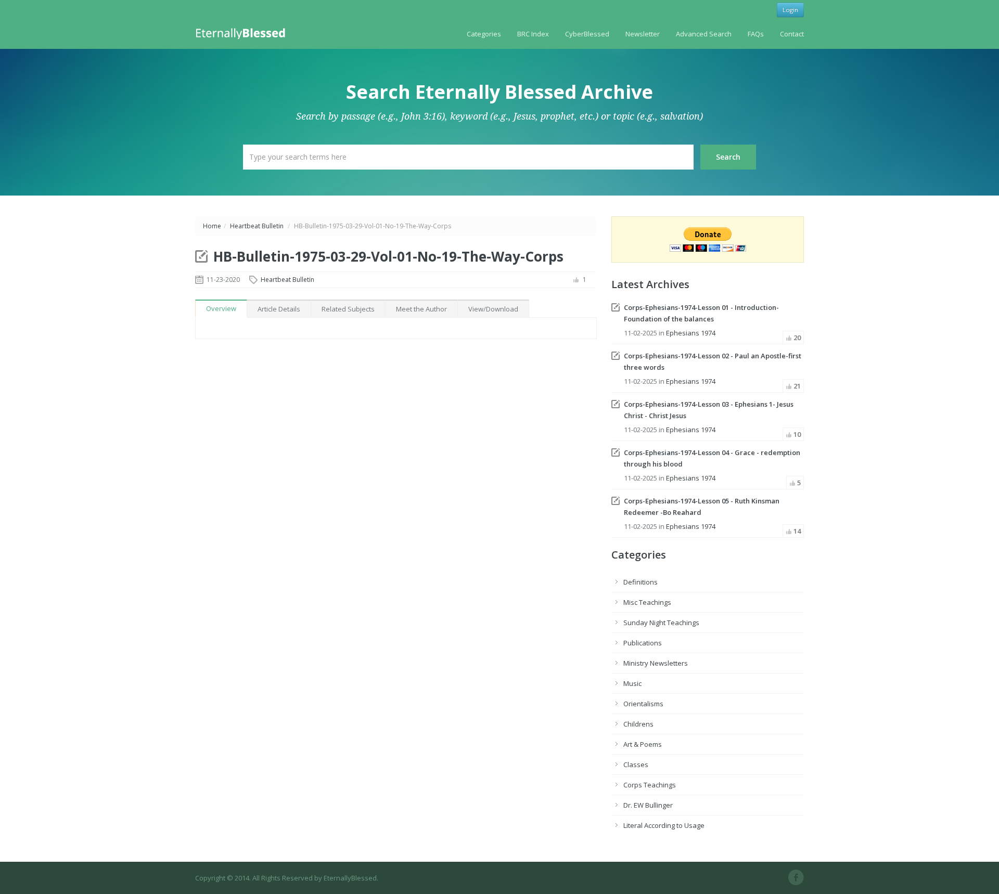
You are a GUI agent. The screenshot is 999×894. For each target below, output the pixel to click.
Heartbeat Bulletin (257, 226)
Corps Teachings (649, 784)
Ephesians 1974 (690, 333)
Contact (792, 33)
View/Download (493, 309)
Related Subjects (348, 309)
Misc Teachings (647, 602)
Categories (484, 33)
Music (632, 683)
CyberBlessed (587, 33)
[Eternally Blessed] (242, 32)
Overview (221, 308)
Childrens (638, 724)
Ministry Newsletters (655, 663)
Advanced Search (704, 33)
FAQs (756, 33)
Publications (642, 642)
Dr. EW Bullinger (648, 805)
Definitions (640, 582)
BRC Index (533, 33)
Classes (635, 764)
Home (212, 226)
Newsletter (642, 33)
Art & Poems (642, 744)
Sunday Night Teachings (661, 622)
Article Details (279, 309)
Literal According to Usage (664, 825)
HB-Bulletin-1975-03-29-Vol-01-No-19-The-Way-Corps (388, 256)
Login (790, 10)
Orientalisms (643, 703)
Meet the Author (421, 309)
